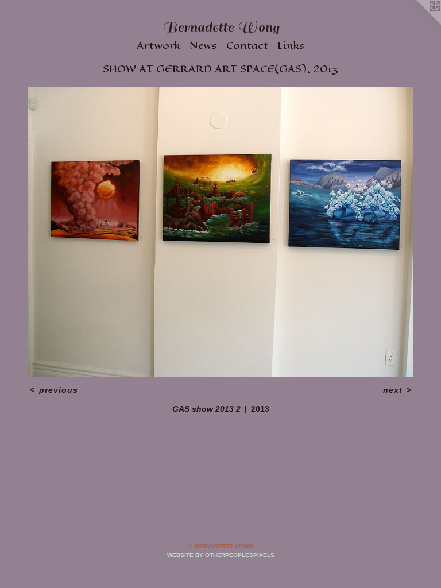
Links (290, 45)
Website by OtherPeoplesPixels (220, 555)
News (203, 45)
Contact (247, 45)
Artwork (158, 45)
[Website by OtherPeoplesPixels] (418, 23)
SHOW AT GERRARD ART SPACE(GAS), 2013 (220, 68)
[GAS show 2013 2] (220, 232)
